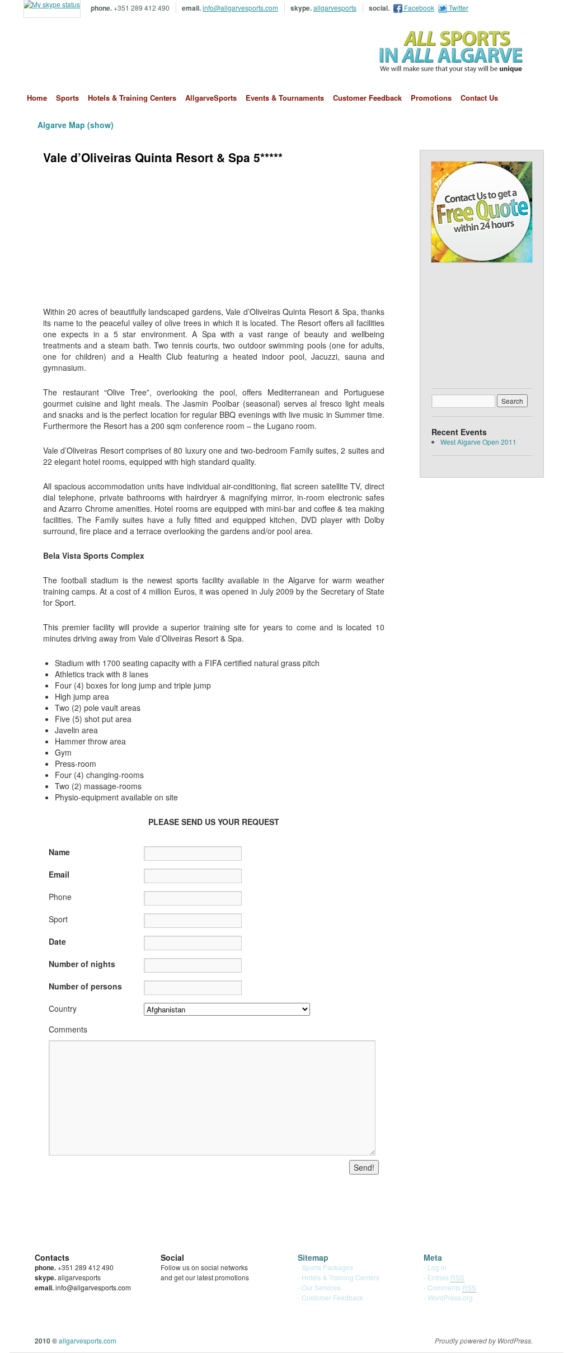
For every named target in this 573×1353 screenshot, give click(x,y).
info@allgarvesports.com (240, 7)
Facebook (418, 7)
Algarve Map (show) (75, 124)
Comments (452, 1287)
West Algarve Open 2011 (478, 441)
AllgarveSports (211, 97)
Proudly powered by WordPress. (484, 1340)
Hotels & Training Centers (132, 97)
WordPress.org (450, 1297)
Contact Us (479, 97)
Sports (67, 97)
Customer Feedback (367, 97)
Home (37, 97)
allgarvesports (334, 7)
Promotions (431, 97)
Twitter (457, 7)
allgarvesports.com (100, 52)
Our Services (321, 1287)
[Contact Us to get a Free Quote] (482, 212)
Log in (437, 1267)
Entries (446, 1277)
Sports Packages (327, 1267)
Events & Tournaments (285, 97)
